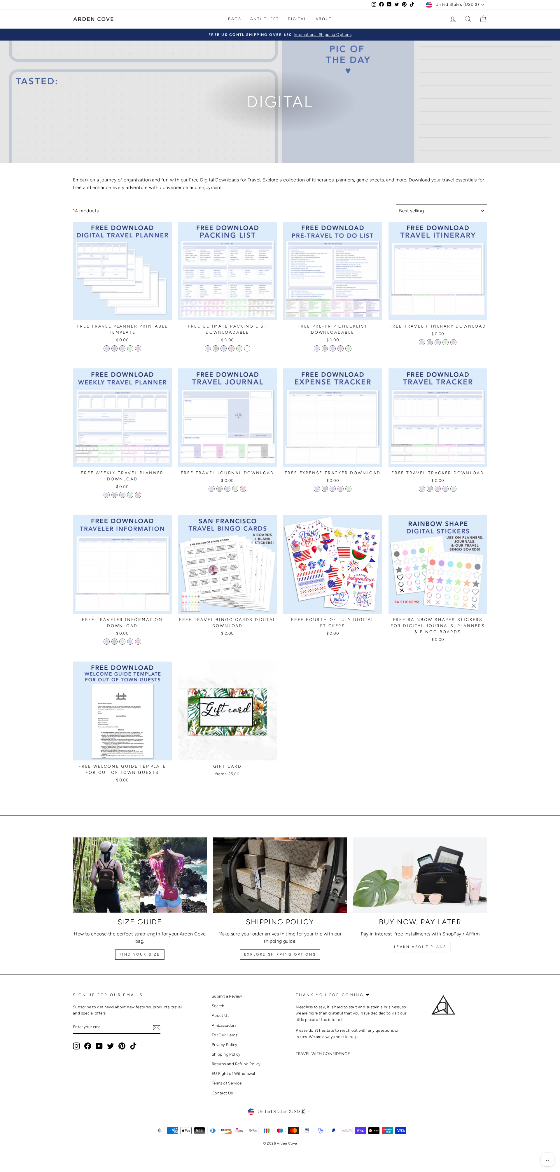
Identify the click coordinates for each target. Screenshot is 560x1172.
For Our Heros (224, 1035)
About (324, 19)
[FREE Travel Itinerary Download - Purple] (437, 342)
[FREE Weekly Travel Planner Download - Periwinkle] (106, 495)
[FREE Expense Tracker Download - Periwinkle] (317, 488)
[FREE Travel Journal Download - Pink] (243, 488)
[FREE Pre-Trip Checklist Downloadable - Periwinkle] (317, 348)
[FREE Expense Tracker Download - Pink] (340, 488)
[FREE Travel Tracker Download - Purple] (445, 488)
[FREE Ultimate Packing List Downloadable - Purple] (223, 348)
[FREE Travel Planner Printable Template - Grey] (114, 348)
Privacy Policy (224, 1044)
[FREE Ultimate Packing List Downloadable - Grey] (215, 348)
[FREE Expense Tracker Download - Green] (348, 488)
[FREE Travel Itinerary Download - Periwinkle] (422, 342)
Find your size (140, 954)
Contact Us (222, 1093)
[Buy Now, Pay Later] (420, 875)
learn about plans (420, 947)
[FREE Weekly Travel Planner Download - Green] (130, 495)
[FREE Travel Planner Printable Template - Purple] (122, 348)
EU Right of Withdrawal (233, 1073)
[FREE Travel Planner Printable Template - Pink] (138, 348)
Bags (234, 19)
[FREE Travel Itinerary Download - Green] (445, 342)
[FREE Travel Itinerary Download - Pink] (453, 342)
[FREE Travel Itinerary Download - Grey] (430, 342)
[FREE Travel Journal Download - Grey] (219, 488)
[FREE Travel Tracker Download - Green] (453, 488)
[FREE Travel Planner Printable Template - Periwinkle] (106, 348)
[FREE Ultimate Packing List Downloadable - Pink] (231, 348)
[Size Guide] (140, 875)
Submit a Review (227, 996)
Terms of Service (227, 1083)
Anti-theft (264, 19)
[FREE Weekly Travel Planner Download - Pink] (138, 495)
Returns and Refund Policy (236, 1063)
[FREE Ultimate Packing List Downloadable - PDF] (247, 348)
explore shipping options (280, 954)
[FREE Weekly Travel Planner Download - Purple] (122, 495)
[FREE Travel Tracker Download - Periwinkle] (422, 488)
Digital (297, 19)
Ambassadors (224, 1025)
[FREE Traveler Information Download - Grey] (114, 641)
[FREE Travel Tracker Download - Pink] (437, 488)
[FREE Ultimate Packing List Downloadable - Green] (239, 348)
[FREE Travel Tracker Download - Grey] (430, 488)
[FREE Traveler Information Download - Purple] (130, 641)
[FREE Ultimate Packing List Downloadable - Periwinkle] (208, 348)
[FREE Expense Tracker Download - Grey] (325, 488)
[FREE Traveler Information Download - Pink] (138, 641)
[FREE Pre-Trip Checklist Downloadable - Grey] (325, 348)
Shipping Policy (226, 1054)
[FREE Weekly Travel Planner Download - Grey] (114, 495)
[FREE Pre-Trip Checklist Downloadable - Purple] (332, 348)
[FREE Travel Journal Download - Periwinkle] (211, 488)
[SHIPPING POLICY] (280, 875)
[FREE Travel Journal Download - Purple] (227, 488)
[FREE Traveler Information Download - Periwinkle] (106, 641)
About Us (220, 1015)
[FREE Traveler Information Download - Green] (122, 641)
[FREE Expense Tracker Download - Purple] (332, 488)
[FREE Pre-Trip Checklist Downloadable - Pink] (340, 348)
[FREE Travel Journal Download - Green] (235, 488)
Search (218, 1005)
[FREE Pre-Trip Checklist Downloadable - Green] (348, 348)
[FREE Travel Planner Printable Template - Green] (130, 348)
